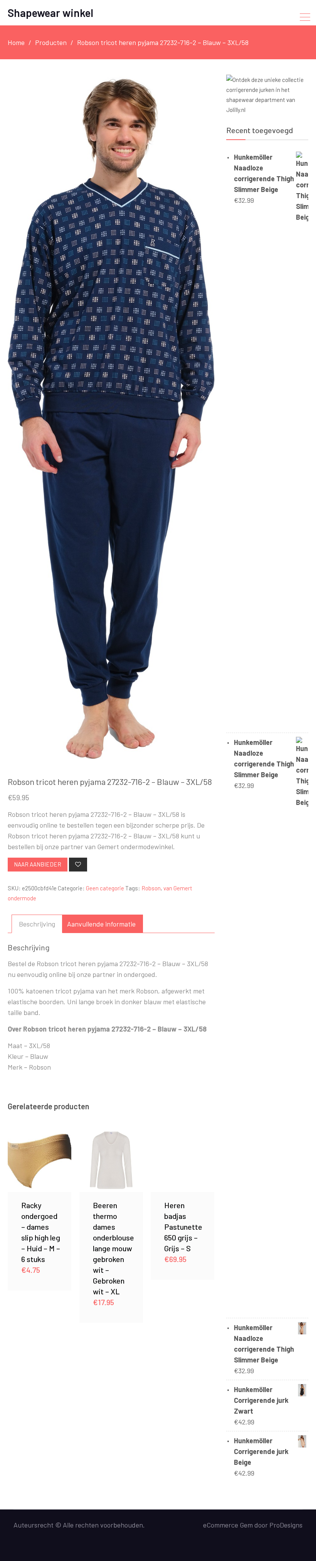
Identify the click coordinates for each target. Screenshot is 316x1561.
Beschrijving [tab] (37, 924)
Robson (151, 888)
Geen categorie (105, 888)
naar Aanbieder (37, 864)
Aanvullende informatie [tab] (101, 924)
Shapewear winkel (50, 12)
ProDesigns (286, 1525)
